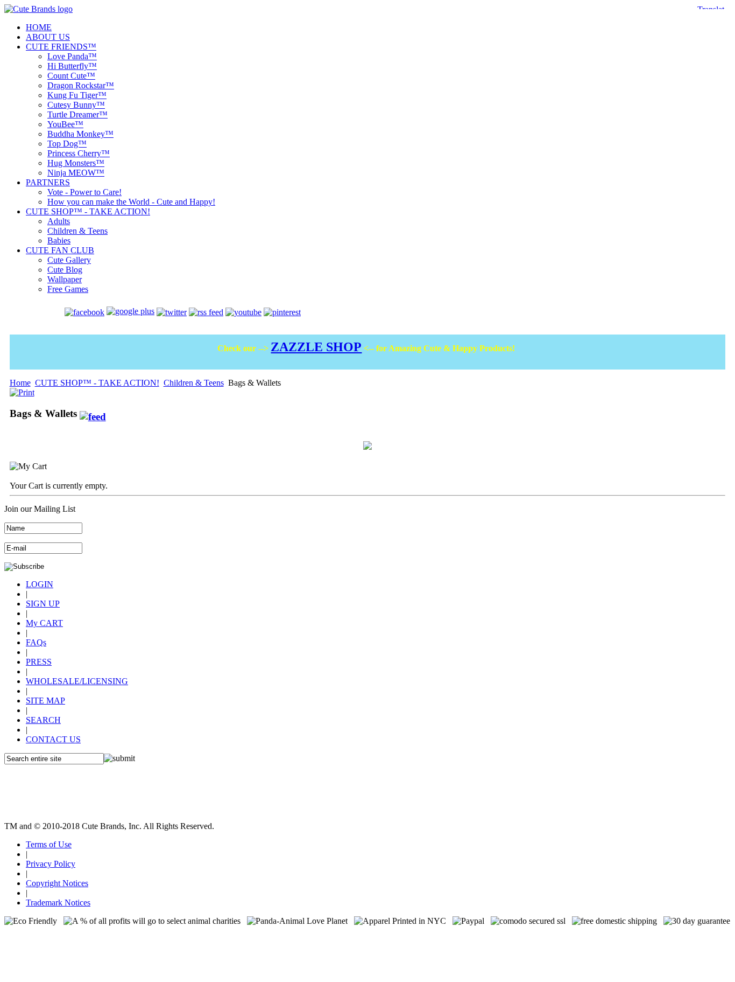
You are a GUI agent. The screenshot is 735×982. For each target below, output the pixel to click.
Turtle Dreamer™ (77, 114)
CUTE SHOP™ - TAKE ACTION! (88, 211)
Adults (58, 221)
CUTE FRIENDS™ (61, 46)
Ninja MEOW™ (75, 172)
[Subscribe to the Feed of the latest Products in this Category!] (93, 413)
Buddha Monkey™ (80, 133)
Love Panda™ (72, 56)
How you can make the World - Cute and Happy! (131, 201)
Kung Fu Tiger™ (77, 95)
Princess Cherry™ (78, 153)
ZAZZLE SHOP (316, 347)
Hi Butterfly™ (72, 66)
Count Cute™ (71, 75)
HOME (39, 27)
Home (20, 382)
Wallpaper (64, 279)
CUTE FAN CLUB (60, 250)
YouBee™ (65, 124)
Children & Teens (77, 230)
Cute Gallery (69, 259)
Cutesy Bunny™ (76, 104)
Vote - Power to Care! (84, 192)
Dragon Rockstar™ (80, 85)
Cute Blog (64, 269)
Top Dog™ (67, 143)
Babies (58, 240)
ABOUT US (48, 36)
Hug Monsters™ (75, 163)
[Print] (22, 389)
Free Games (67, 289)
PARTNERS (48, 182)
